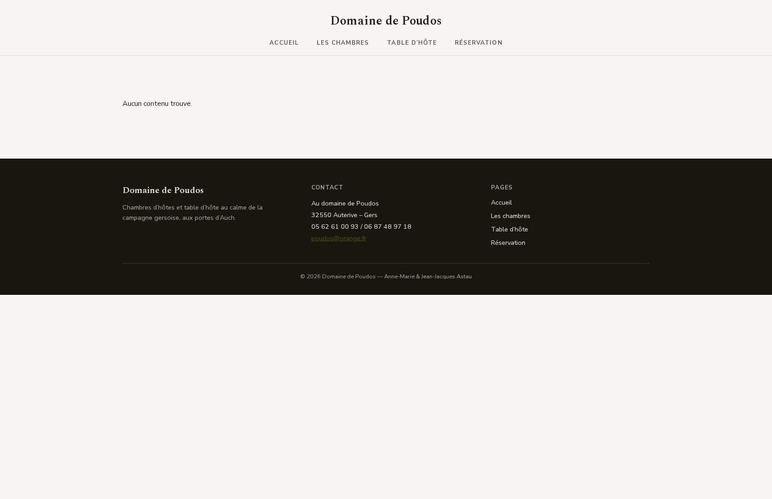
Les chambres (343, 43)
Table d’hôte (412, 43)
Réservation (479, 43)
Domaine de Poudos (386, 21)
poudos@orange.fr (338, 238)
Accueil (283, 43)
